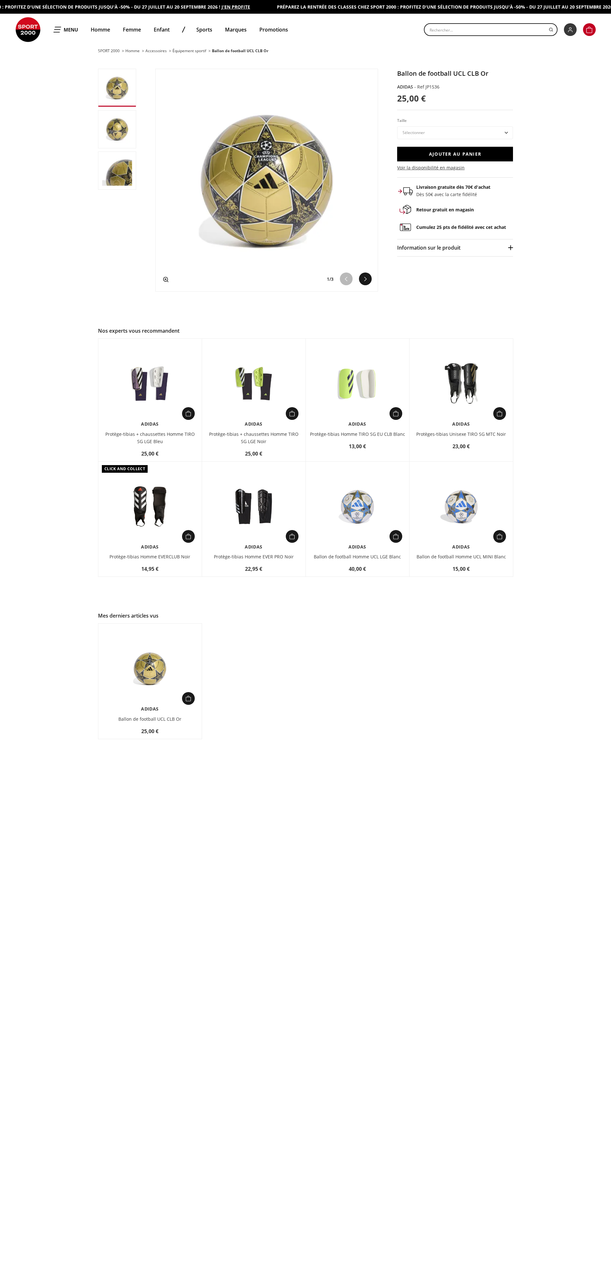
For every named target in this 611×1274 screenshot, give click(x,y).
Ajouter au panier (455, 154)
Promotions (273, 29)
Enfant (162, 29)
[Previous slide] (346, 278)
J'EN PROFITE (222, 7)
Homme (100, 29)
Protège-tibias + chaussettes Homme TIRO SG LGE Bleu (150, 437)
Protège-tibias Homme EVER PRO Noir (254, 557)
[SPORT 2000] (28, 29)
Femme (132, 29)
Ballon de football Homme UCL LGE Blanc (357, 557)
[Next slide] (365, 278)
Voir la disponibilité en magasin (431, 168)
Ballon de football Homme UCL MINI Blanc (461, 557)
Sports (204, 29)
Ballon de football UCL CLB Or (149, 719)
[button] (589, 30)
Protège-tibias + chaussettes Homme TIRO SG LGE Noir (253, 437)
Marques (236, 29)
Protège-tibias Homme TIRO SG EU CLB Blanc (357, 434)
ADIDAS (405, 87)
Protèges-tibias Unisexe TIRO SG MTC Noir (461, 434)
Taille (402, 120)
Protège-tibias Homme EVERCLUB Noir (149, 557)
